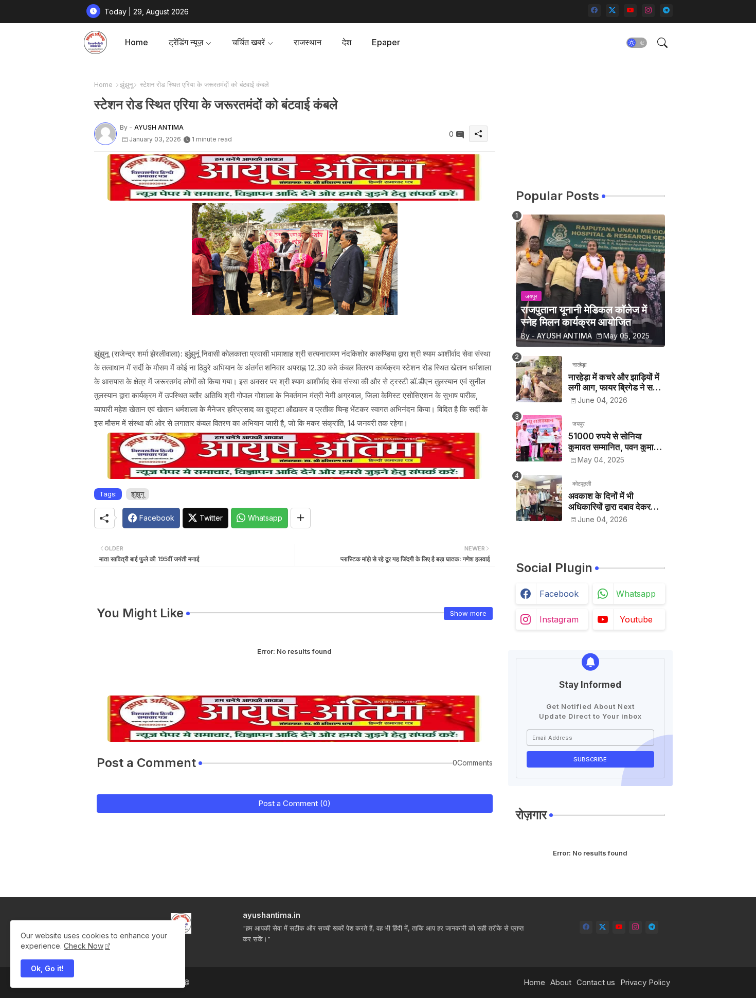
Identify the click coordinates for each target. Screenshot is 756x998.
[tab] (136, 42)
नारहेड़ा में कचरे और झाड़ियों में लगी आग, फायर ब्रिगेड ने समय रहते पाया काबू (615, 382)
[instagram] (648, 10)
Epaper (386, 42)
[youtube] (630, 10)
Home (136, 42)
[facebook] (594, 10)
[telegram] (666, 10)
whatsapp (636, 594)
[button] (636, 43)
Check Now (83, 945)
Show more (468, 613)
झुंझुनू (126, 84)
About (560, 982)
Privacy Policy (645, 982)
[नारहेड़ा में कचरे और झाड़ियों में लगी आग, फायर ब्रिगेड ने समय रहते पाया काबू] (539, 379)
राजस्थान (307, 42)
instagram (559, 619)
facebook (559, 594)
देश (346, 42)
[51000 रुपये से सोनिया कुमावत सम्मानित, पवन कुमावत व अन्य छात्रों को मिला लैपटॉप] (539, 438)
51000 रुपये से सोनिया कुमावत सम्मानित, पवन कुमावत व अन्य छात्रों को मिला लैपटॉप (615, 441)
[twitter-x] (612, 10)
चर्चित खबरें (248, 42)
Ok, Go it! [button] (47, 968)
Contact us (596, 982)
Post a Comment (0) (294, 803)
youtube (636, 619)
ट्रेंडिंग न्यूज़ (186, 42)
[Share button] (301, 518)
